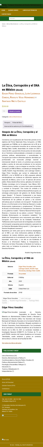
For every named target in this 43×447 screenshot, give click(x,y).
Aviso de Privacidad (7, 382)
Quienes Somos (13, 10)
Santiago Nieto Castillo (14, 101)
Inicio (3, 24)
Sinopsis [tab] (7, 122)
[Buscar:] (21, 18)
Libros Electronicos (30, 10)
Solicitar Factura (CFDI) (8, 385)
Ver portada (22, 274)
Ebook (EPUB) (6, 379)
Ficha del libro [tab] (17, 122)
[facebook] (21, 2)
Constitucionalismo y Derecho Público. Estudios (17, 360)
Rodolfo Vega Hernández (22, 97)
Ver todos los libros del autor (12, 343)
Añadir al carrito (14, 111)
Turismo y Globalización (9, 369)
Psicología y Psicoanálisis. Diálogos (13, 364)
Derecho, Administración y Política (12, 358)
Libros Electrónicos (12, 24)
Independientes (7, 371)
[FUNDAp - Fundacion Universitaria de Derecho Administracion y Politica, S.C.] (21, 7)
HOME (3, 10)
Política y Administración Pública (12, 362)
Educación (5, 367)
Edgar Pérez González (13, 93)
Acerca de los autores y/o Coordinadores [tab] (18, 126)
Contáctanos (6, 14)
